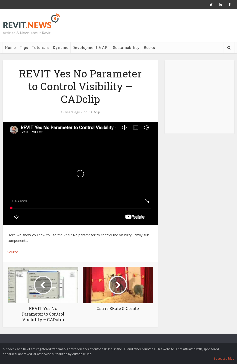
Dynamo (60, 47)
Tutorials (40, 47)
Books (149, 47)
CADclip (94, 112)
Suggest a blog (224, 358)
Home (10, 47)
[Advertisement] (199, 99)
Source (12, 251)
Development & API (90, 47)
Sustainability (126, 47)
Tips (24, 47)
